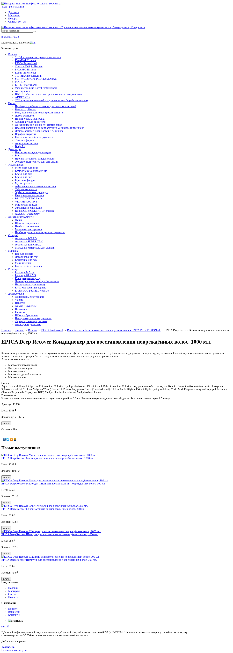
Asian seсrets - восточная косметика (35, 186)
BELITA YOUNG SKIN (28, 198)
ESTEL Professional (26, 84)
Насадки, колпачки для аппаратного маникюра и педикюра (49, 127)
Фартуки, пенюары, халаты (31, 321)
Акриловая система (26, 143)
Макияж (13, 250)
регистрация (16, 6)
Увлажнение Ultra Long (28, 207)
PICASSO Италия (25, 69)
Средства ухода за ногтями (30, 121)
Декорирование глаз (26, 256)
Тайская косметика (26, 189)
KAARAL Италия (25, 60)
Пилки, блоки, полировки (30, 118)
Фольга (19, 299)
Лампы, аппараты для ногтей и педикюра (39, 130)
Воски (18, 155)
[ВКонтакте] (4, 439)
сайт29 (5, 626)
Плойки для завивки (27, 226)
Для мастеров (16, 293)
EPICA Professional (26, 63)
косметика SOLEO (26, 238)
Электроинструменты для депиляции (37, 161)
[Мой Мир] (15, 439)
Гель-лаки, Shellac (25, 109)
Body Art (20, 146)
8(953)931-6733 (10, 36)
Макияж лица (23, 263)
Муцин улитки (23, 183)
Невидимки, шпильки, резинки (33, 318)
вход (4, 6)
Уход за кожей (16, 164)
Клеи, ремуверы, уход (27, 278)
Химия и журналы (26, 305)
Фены (18, 220)
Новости (13, 597)
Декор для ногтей (25, 115)
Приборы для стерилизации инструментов (40, 232)
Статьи (12, 594)
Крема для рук (23, 173)
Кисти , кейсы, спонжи (28, 266)
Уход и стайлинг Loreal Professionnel (36, 87)
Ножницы (21, 309)
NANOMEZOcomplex (27, 213)
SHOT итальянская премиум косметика (38, 57)
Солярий (13, 235)
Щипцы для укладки (27, 223)
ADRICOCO (22, 97)
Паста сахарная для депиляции (33, 152)
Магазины (14, 15)
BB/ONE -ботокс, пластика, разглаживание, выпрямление (49, 94)
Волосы (12, 54)
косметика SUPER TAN (29, 241)
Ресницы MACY (24, 272)
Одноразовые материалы (29, 296)
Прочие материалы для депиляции (35, 158)
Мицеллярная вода (26, 204)
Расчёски (20, 312)
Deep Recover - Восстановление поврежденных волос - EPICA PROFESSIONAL (114, 330)
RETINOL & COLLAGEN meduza (34, 210)
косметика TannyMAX (28, 244)
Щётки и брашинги (26, 315)
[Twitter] (8, 439)
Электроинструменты (21, 216)
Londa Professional (25, 72)
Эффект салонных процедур (31, 192)
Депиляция (14, 149)
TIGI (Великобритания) (28, 75)
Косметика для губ (26, 259)
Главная (6, 330)
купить (6, 423)
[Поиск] (34, 31)
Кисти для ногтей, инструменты (34, 137)
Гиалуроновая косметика (29, 195)
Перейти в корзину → (14, 648)
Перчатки (20, 302)
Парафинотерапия (25, 134)
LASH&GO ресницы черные (32, 290)
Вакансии (14, 611)
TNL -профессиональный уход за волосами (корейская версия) (51, 100)
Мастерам (14, 591)
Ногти (12, 103)
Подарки (13, 18)
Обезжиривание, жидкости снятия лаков (38, 124)
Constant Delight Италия (28, 66)
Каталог (19, 330)
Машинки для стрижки (28, 229)
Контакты (14, 614)
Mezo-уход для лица (26, 167)
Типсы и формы (24, 140)
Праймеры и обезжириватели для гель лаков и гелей (45, 106)
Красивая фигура (25, 180)
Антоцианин (22, 91)
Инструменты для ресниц (30, 284)
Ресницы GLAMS (25, 275)
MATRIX (20, 81)
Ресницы (13, 269)
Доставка (13, 12)
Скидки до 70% (17, 21)
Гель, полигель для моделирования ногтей (39, 112)
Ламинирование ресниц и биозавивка (37, 281)
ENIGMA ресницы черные (30, 287)
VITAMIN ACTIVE (26, 201)
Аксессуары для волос (28, 324)
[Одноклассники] (11, 439)
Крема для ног (23, 177)
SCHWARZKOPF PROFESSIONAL (36, 78)
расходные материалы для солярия (35, 247)
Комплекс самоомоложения (31, 170)
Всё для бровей (24, 253)
